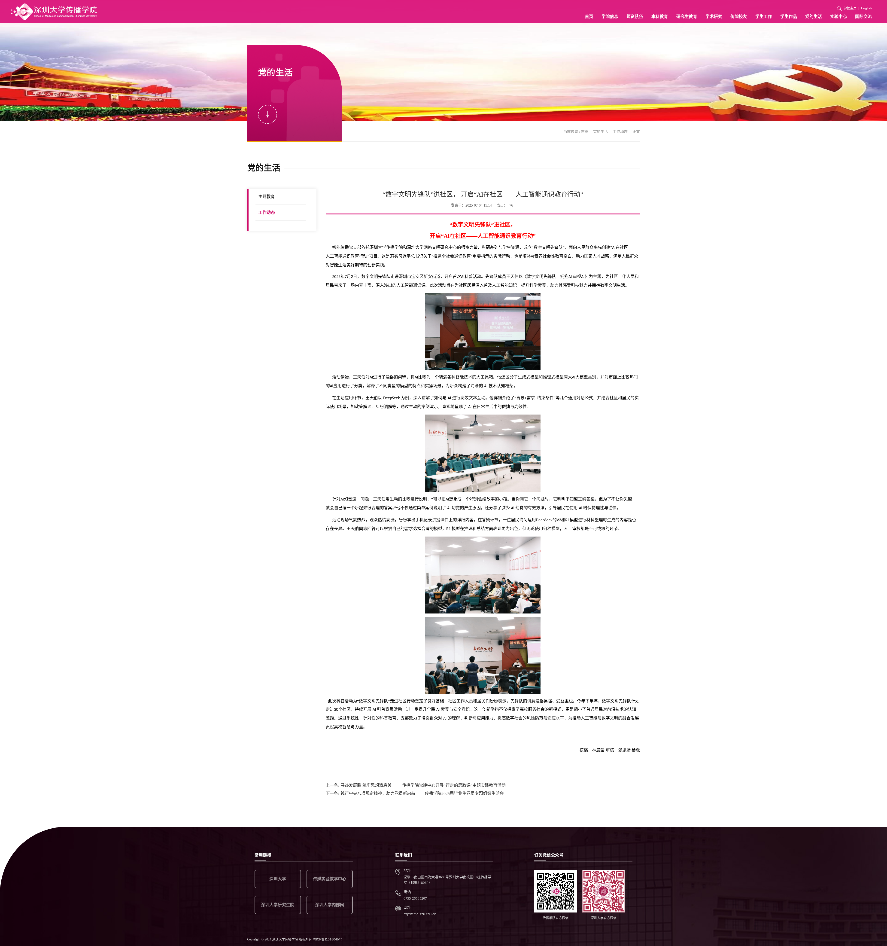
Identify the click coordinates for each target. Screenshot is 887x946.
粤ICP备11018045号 (327, 939)
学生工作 (763, 16)
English (866, 8)
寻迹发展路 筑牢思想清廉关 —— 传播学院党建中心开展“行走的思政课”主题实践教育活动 (416, 785)
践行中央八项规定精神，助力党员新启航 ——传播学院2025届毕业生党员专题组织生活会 (415, 793)
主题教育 (266, 196)
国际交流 (863, 16)
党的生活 (813, 16)
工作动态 (620, 132)
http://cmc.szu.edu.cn (420, 914)
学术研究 (713, 16)
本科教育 (659, 16)
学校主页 (850, 8)
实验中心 (838, 16)
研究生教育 (686, 16)
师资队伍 (634, 16)
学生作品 (788, 16)
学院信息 (609, 16)
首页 (589, 16)
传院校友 (738, 16)
